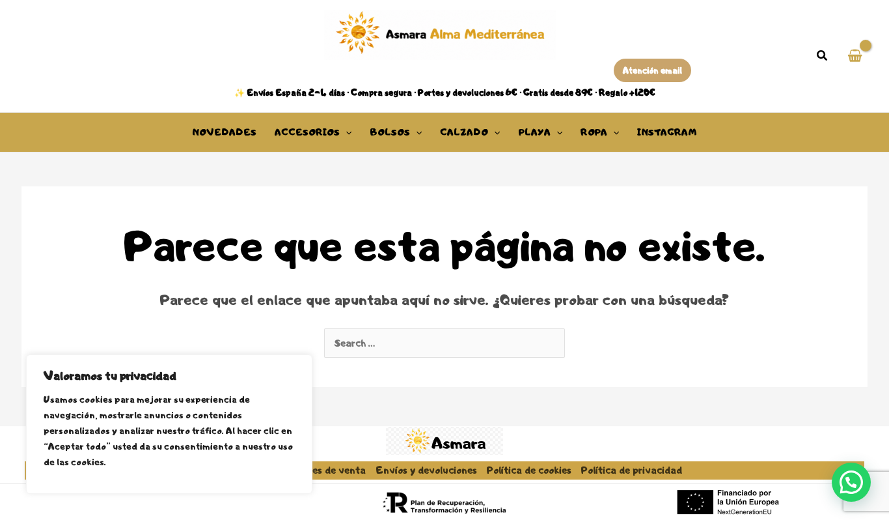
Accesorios (307, 132)
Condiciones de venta (316, 470)
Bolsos (390, 132)
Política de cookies (529, 470)
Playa (535, 132)
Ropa (594, 132)
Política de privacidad (631, 470)
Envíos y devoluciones (426, 470)
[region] (169, 424)
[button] (822, 57)
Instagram (667, 132)
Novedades (224, 132)
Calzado (464, 132)
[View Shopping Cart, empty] (855, 56)
